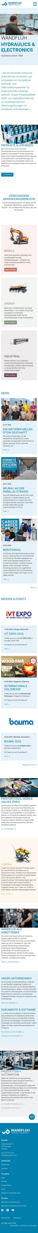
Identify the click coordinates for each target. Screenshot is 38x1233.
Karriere (4, 1181)
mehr (5, 450)
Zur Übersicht (7, 175)
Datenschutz (5, 1218)
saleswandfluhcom (9, 1155)
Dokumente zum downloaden (11, 1032)
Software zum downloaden (10, 1036)
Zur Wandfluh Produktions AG (11, 1104)
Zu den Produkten (7, 829)
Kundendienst (6, 1185)
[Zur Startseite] (11, 4)
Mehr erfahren (11, 270)
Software (4, 1168)
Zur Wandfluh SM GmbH (10, 1108)
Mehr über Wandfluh (8, 1003)
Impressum (17, 1218)
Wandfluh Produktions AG (10, 1202)
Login (3, 1178)
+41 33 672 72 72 (7, 1153)
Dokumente (5, 1165)
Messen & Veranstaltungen (10, 1193)
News (33, 588)
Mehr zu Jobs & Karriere (9, 962)
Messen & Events (28, 765)
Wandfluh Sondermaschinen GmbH (13, 1206)
